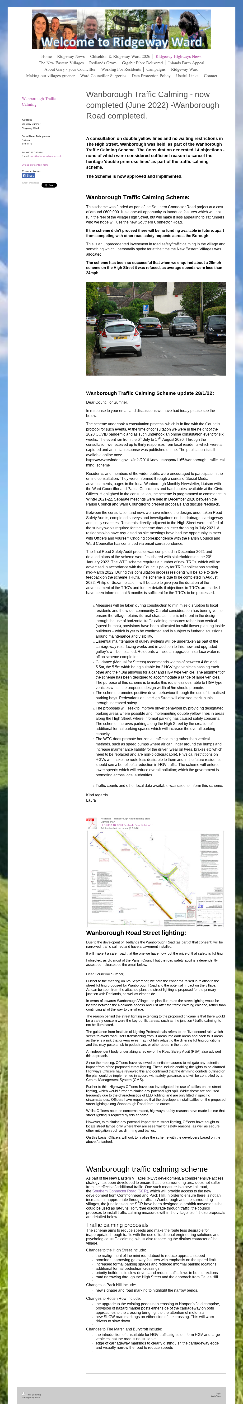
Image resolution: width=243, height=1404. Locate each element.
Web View (216, 1396)
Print (29, 1395)
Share (30, 175)
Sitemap (37, 1395)
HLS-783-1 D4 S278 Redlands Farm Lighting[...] (127, 825)
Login (218, 1393)
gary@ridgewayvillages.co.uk (45, 156)
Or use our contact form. (35, 165)
